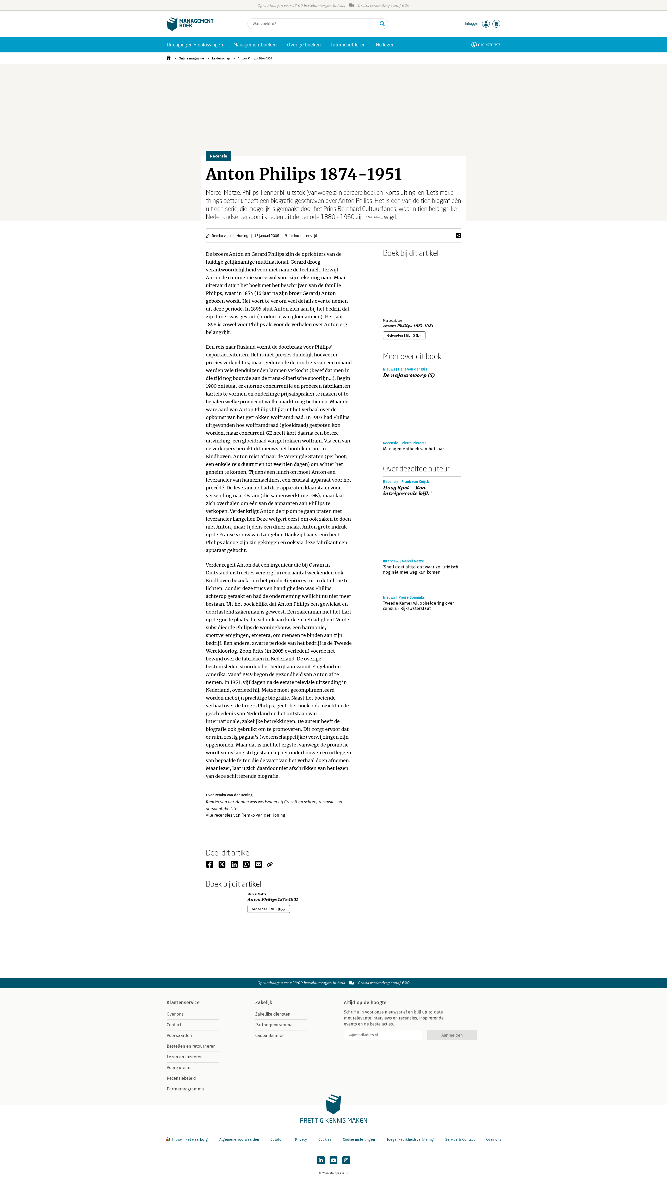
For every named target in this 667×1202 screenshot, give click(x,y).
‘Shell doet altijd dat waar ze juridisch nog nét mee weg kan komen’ (421, 569)
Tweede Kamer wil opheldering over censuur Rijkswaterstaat (418, 606)
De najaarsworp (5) (409, 375)
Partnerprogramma (185, 1088)
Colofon (276, 1139)
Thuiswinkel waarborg (189, 1139)
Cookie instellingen (359, 1139)
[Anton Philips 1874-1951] (401, 287)
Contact (174, 1024)
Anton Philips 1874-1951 (255, 58)
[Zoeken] (382, 24)
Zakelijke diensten (273, 1014)
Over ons (175, 1014)
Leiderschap (221, 58)
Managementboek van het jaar (413, 448)
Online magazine (191, 58)
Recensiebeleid (181, 1078)
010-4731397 (489, 45)
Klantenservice (183, 1002)
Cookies (324, 1139)
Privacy (301, 1139)
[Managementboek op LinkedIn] (321, 1160)
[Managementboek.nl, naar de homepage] (190, 29)
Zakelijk (263, 1002)
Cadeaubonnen (270, 1035)
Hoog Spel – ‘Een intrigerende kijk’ (407, 490)
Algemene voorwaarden (239, 1139)
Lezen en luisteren (185, 1056)
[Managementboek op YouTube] (333, 1160)
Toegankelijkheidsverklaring (410, 1139)
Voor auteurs (179, 1067)
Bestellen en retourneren (191, 1046)
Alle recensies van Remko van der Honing (245, 815)
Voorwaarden (179, 1035)
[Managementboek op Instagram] (346, 1160)
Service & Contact (460, 1139)
